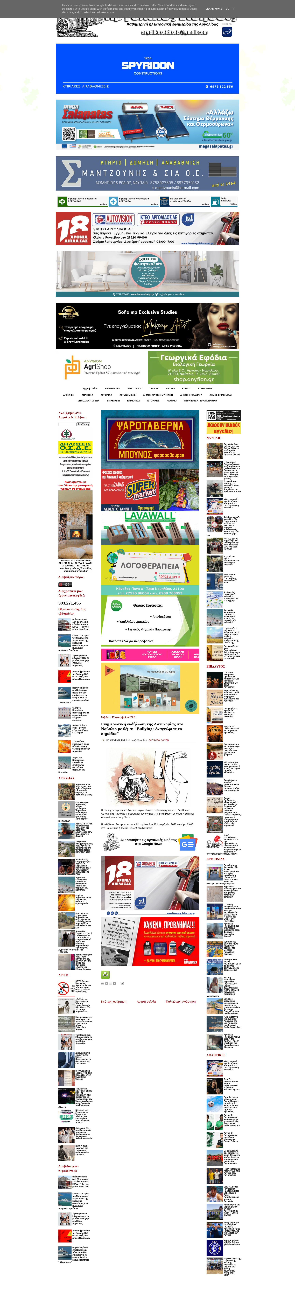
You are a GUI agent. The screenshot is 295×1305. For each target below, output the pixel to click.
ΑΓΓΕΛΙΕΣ (68, 395)
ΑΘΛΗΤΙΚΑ (87, 395)
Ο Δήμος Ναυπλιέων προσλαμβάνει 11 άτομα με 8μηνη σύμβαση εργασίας (80, 714)
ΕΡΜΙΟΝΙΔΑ (133, 400)
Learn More (214, 8)
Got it (230, 8)
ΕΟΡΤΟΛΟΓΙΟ (135, 388)
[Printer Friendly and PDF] (105, 978)
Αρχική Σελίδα (89, 388)
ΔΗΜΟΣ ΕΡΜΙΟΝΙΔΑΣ (220, 395)
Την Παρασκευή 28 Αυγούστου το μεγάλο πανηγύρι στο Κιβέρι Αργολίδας (80, 660)
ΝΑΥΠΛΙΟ (172, 400)
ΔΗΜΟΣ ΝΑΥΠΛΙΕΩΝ (88, 400)
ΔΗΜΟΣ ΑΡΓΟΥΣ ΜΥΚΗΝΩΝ (158, 395)
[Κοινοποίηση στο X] (110, 983)
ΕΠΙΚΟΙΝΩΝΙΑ (205, 388)
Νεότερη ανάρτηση (113, 1001)
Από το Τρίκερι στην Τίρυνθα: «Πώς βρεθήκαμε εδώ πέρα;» (80, 729)
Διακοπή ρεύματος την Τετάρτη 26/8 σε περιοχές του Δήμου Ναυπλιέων (81, 675)
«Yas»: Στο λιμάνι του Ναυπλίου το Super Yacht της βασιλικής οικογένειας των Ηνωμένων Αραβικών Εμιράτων (73, 642)
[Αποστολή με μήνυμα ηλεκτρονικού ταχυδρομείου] (102, 983)
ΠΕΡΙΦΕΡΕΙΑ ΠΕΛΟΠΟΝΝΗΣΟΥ (200, 400)
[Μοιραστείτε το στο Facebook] (114, 983)
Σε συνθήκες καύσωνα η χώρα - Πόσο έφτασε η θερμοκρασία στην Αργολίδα (81, 746)
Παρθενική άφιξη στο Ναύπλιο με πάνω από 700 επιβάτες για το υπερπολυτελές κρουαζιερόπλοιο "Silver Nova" (73, 695)
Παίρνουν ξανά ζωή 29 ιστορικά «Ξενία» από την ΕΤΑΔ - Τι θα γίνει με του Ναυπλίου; (80, 624)
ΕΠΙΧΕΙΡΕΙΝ (113, 400)
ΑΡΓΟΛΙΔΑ (106, 395)
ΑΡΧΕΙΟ (170, 388)
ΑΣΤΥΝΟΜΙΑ (154, 740)
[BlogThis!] (106, 983)
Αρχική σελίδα (146, 1001)
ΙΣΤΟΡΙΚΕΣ (153, 400)
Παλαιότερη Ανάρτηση (181, 1001)
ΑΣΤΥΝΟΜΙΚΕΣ (128, 395)
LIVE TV (154, 388)
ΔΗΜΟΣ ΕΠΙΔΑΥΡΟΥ (191, 395)
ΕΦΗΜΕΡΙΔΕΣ (112, 388)
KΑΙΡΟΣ (186, 388)
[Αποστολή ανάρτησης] (121, 983)
